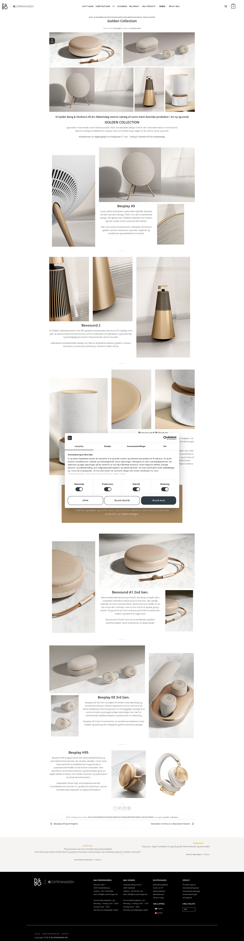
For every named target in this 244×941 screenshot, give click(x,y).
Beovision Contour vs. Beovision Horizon (171, 823)
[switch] (107, 489)
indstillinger (168, 468)
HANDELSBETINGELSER (51, 934)
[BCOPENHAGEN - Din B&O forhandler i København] (18, 6)
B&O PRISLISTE (148, 6)
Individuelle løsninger (191, 891)
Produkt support (189, 885)
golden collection (170, 817)
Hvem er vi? (158, 888)
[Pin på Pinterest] (129, 808)
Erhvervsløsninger (190, 894)
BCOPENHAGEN (135, 28)
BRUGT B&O (174, 6)
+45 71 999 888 (107, 891)
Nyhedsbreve (158, 894)
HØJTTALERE (122, 17)
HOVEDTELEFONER (111, 17)
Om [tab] (164, 446)
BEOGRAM (133, 6)
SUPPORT (65, 934)
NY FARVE (143, 17)
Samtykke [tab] (79, 446)
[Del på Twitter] (120, 808)
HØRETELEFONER (133, 17)
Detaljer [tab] (107, 446)
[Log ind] (241, 6)
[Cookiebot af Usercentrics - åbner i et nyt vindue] (165, 438)
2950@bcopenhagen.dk (137, 894)
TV (113, 6)
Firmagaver (187, 898)
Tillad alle (158, 500)
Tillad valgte (122, 500)
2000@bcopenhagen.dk (108, 894)
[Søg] (226, 6)
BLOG (91, 17)
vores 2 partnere (80, 458)
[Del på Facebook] (115, 808)
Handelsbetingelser (191, 888)
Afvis (85, 500)
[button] (233, 6)
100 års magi (158, 898)
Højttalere (87, 6)
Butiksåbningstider (160, 885)
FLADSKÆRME (99, 17)
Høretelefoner (103, 6)
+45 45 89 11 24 (136, 891)
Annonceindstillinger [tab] (136, 446)
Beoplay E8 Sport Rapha (65, 823)
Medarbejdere (159, 891)
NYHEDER (151, 17)
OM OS (37, 934)
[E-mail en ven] (124, 808)
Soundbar (122, 6)
